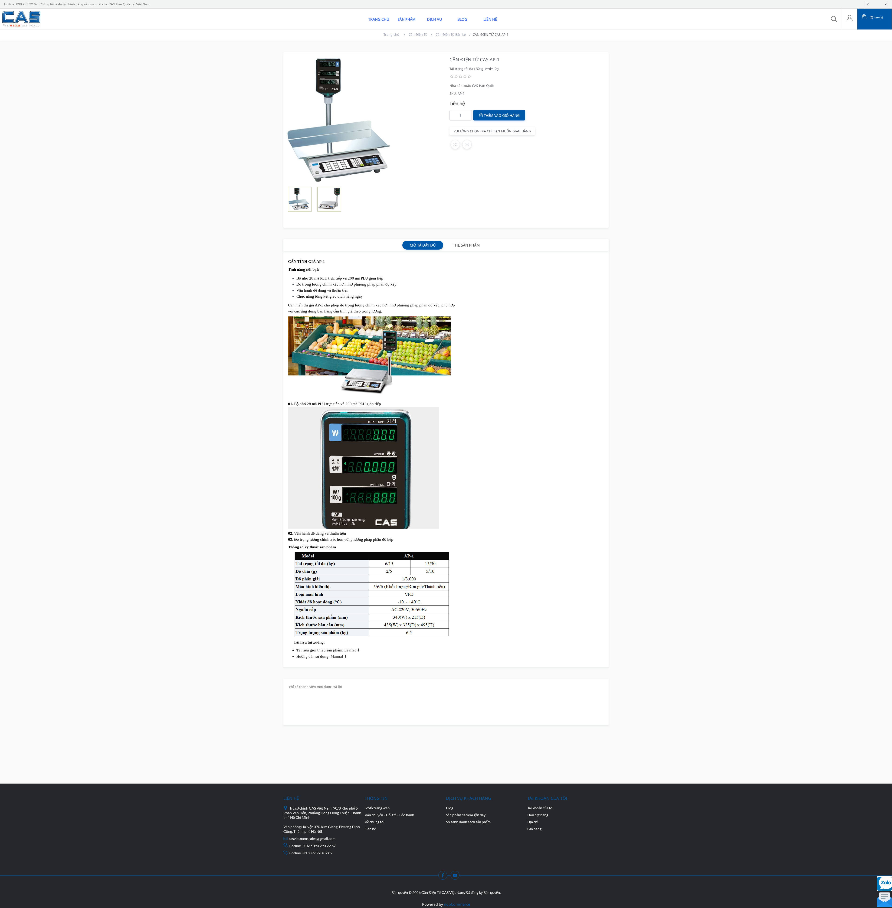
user (849, 19)
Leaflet (350, 650)
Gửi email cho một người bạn (467, 144)
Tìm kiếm (68, 19)
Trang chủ (378, 19)
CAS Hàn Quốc (483, 85)
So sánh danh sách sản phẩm (468, 822)
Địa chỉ (532, 822)
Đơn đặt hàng (537, 815)
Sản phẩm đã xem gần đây (465, 815)
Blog (462, 19)
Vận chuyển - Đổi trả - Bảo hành (389, 815)
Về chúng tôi (374, 822)
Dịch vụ (434, 19)
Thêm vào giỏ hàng (502, 115)
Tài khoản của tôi (540, 808)
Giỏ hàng (534, 829)
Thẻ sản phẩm (466, 245)
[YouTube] (456, 876)
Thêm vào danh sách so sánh (455, 144)
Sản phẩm (407, 19)
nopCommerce (457, 904)
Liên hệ (490, 19)
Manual (337, 656)
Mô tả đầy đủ (423, 245)
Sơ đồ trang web (377, 808)
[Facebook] (444, 876)
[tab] (422, 245)
